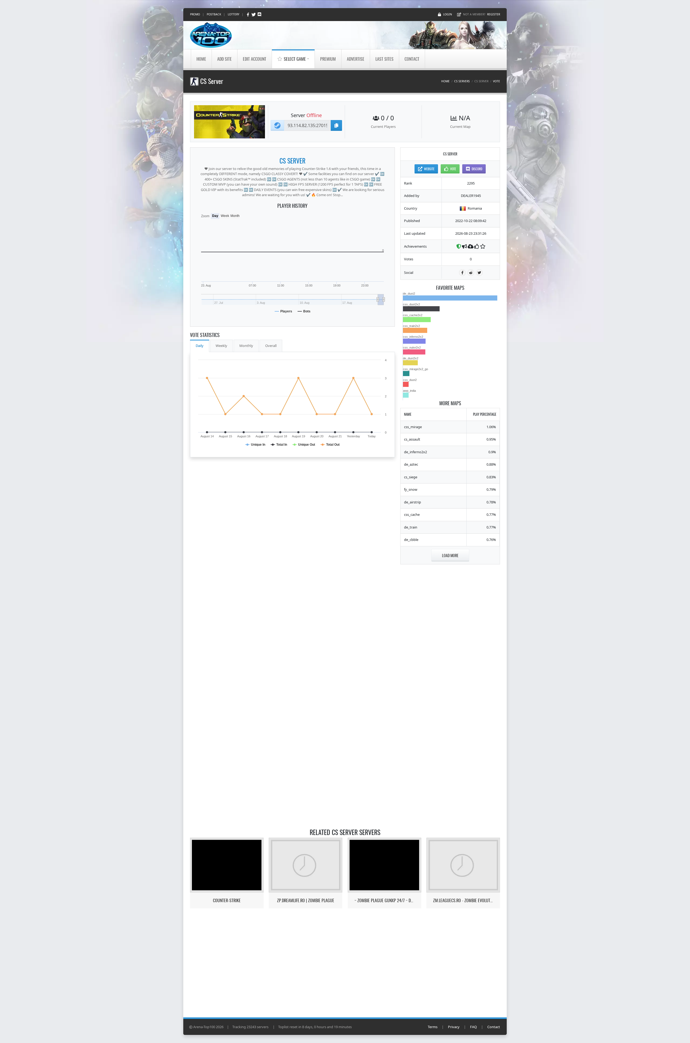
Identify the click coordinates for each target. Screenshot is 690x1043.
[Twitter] (254, 14)
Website (429, 168)
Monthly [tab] (246, 345)
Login (447, 14)
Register (493, 14)
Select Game (295, 59)
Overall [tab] (271, 345)
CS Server (292, 160)
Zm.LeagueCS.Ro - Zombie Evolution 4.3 (463, 900)
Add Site (224, 59)
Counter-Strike (227, 900)
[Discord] (259, 14)
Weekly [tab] (221, 345)
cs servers (462, 81)
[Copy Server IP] (336, 125)
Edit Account (254, 59)
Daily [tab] (199, 345)
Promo (195, 14)
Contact (412, 59)
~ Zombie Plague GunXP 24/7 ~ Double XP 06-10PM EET (384, 900)
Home (201, 59)
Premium (328, 59)
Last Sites (384, 59)
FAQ (473, 1026)
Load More (450, 555)
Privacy (454, 1026)
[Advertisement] (450, 651)
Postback (214, 14)
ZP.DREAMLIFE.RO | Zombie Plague (305, 900)
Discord (477, 168)
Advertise (355, 59)
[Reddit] (470, 272)
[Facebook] (248, 14)
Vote (496, 81)
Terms (432, 1026)
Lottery (233, 14)
